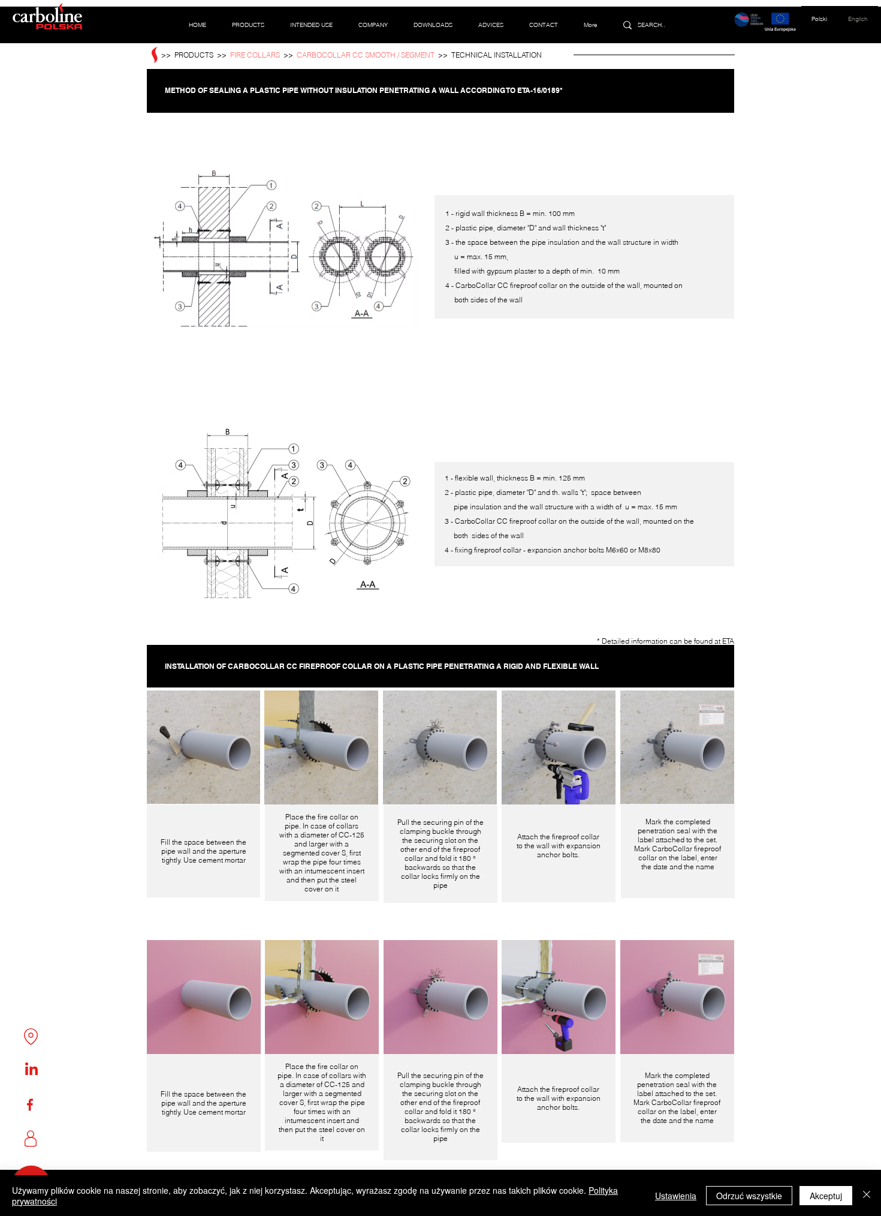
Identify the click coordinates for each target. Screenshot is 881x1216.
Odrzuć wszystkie (749, 1196)
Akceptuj (826, 1196)
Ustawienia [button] (675, 1196)
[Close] (866, 1195)
